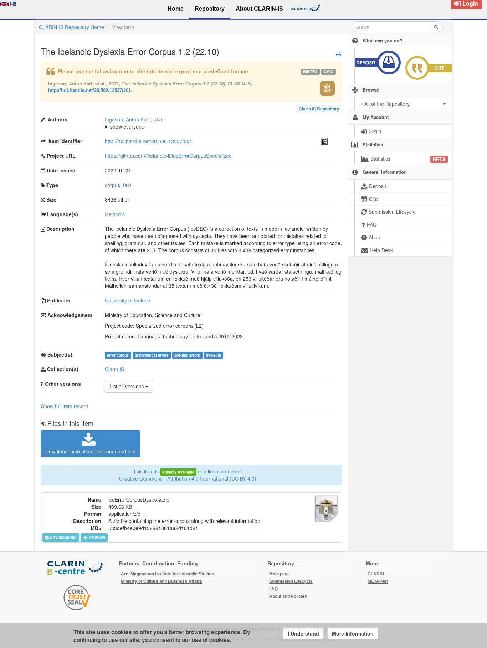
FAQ (273, 588)
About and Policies (288, 596)
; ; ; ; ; (214, 123)
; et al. (135, 123)
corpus (112, 184)
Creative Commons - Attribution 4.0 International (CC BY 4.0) (187, 478)
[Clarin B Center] (77, 568)
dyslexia (213, 355)
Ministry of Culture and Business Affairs (161, 581)
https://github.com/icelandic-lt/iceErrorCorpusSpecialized (168, 155)
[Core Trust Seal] (77, 597)
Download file (63, 537)
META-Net (378, 581)
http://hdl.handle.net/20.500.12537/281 (89, 90)
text (127, 184)
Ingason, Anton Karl (127, 119)
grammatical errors (152, 355)
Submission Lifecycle (291, 581)
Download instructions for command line (90, 451)
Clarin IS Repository (319, 108)
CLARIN (376, 573)
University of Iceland (127, 300)
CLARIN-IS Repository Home (71, 27)
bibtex (310, 71)
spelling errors (187, 355)
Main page (279, 573)
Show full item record (64, 406)
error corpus (118, 355)
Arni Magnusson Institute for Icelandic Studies (167, 573)
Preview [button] (97, 537)
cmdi (328, 71)
